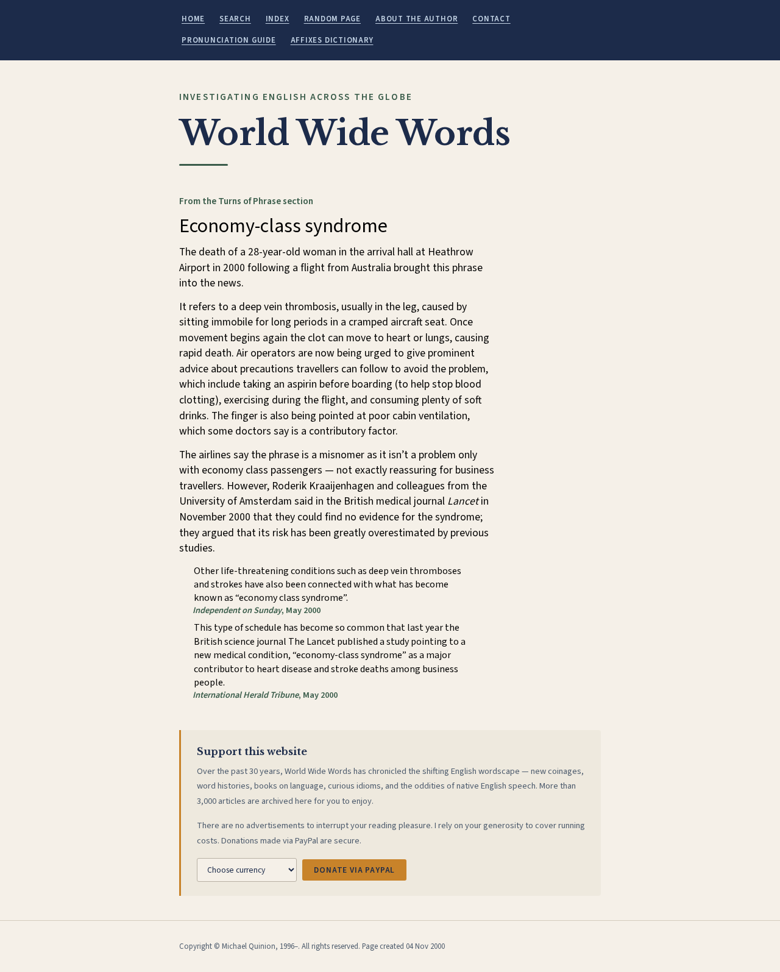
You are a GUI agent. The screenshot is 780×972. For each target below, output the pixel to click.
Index (277, 18)
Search (235, 18)
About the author (416, 18)
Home (193, 18)
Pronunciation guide (229, 40)
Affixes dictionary (332, 40)
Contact (491, 18)
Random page (332, 18)
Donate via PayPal (354, 870)
